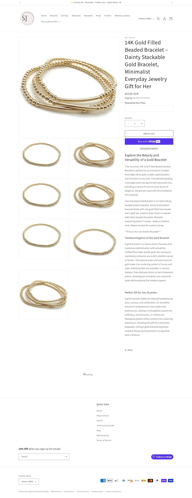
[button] (50, 22)
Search (100, 420)
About (99, 410)
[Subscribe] (66, 456)
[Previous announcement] (20, 2)
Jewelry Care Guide (105, 425)
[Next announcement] (172, 2)
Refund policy (103, 435)
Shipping (128, 98)
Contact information (113, 491)
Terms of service (83, 491)
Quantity (128, 118)
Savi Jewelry (29, 492)
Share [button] (130, 350)
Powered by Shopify (41, 492)
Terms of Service (104, 440)
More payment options (149, 148)
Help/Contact (103, 415)
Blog (99, 430)
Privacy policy (69, 491)
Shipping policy (97, 491)
